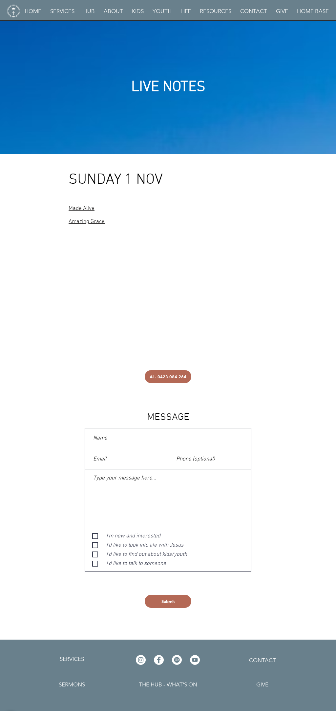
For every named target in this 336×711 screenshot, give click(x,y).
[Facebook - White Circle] (159, 660)
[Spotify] (177, 660)
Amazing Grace (87, 221)
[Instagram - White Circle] (141, 660)
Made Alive (81, 208)
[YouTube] (195, 660)
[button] (113, 11)
